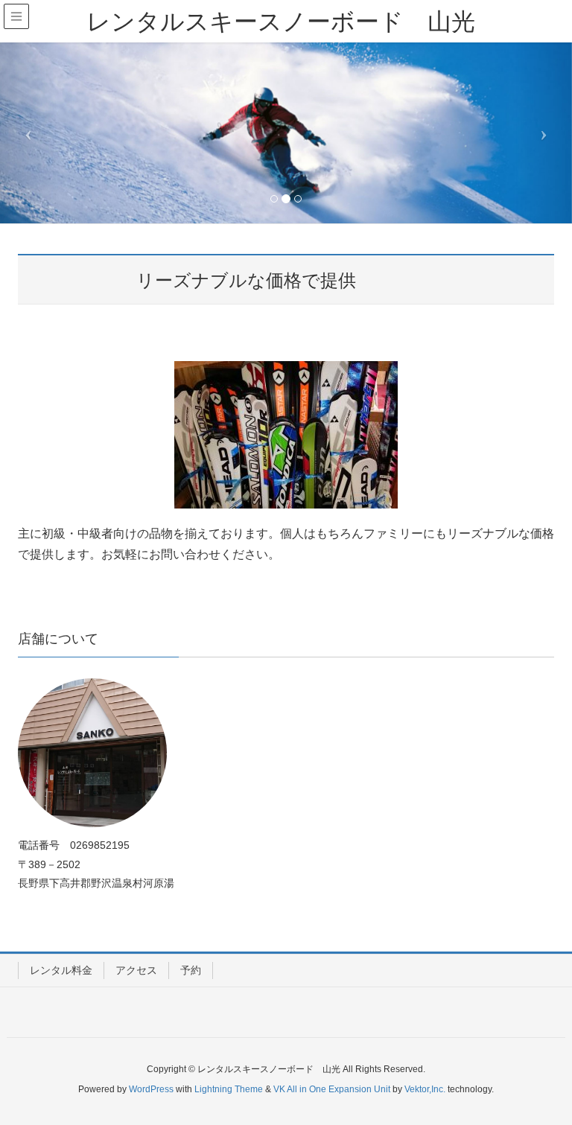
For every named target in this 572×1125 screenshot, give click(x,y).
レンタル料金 (61, 970)
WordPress (151, 1089)
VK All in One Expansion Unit (331, 1089)
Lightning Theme (228, 1089)
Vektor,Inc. (424, 1089)
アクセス (136, 970)
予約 (190, 970)
